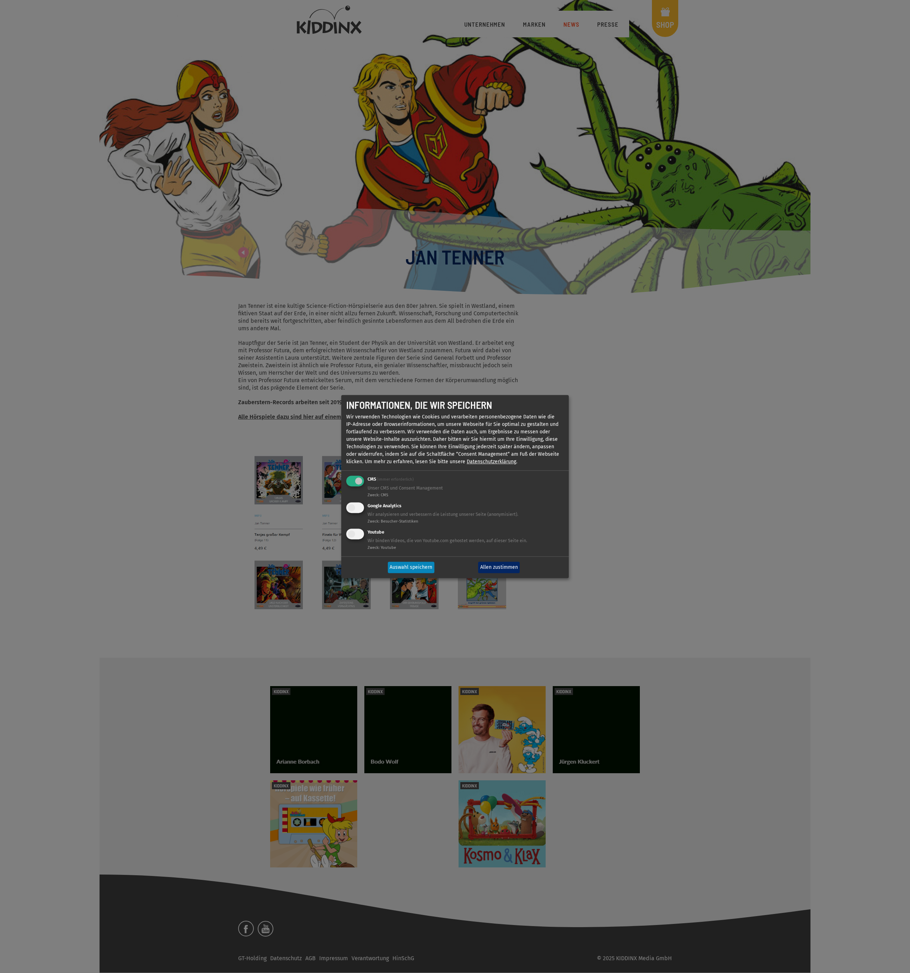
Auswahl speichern (411, 568)
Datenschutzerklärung (491, 462)
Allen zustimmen (499, 568)
